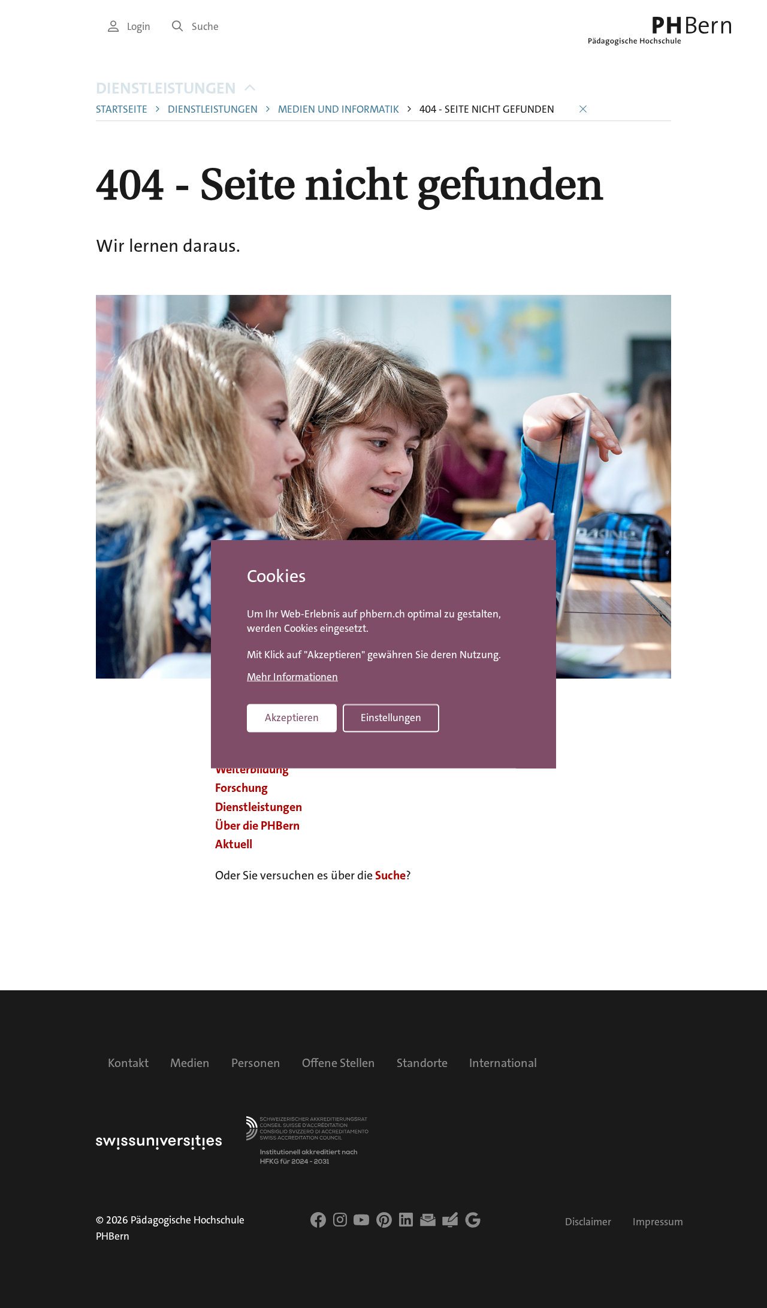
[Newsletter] (428, 1220)
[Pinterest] (384, 1220)
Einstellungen (391, 718)
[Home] (659, 31)
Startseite (121, 109)
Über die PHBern (257, 825)
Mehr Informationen (292, 677)
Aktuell (233, 844)
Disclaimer (588, 1222)
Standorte (422, 1063)
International (503, 1063)
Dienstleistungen (166, 88)
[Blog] (450, 1220)
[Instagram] (340, 1220)
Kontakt (128, 1063)
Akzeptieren (292, 718)
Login (138, 27)
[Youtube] (361, 1220)
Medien (190, 1063)
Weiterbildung (252, 769)
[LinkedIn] (406, 1220)
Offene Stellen (338, 1063)
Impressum (658, 1222)
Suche (205, 27)
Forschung (241, 787)
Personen (255, 1063)
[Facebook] (318, 1220)
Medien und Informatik (338, 109)
